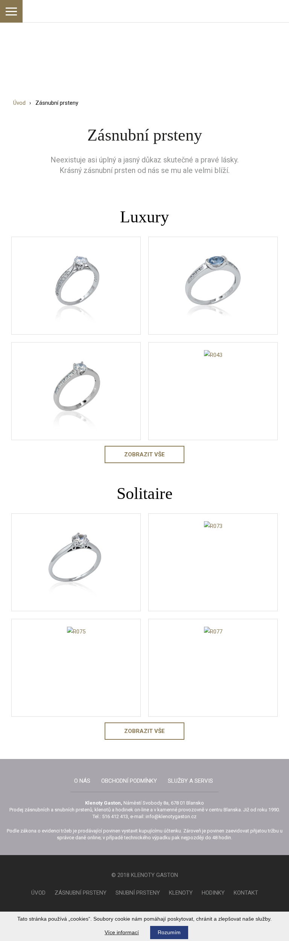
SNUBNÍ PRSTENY (138, 892)
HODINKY (213, 892)
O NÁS (82, 780)
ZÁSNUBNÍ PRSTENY (80, 892)
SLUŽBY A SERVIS (190, 780)
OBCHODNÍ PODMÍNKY (129, 780)
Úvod (19, 102)
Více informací (122, 932)
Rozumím (169, 932)
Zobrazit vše (144, 454)
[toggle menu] (11, 11)
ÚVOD (38, 892)
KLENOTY (181, 892)
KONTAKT (246, 892)
